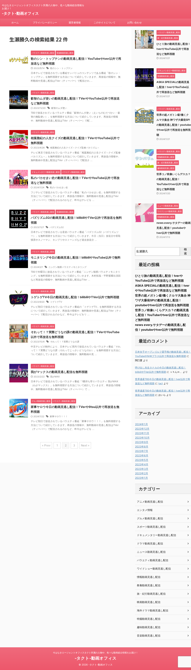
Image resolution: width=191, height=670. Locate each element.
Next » (85, 445)
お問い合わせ (134, 22)
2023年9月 (141, 442)
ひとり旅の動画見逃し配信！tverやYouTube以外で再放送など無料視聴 (173, 48)
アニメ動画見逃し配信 (150, 501)
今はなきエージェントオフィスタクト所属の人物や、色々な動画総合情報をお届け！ (95, 652)
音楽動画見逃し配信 (148, 635)
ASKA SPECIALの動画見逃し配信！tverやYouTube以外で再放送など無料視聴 (172, 87)
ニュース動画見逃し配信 (151, 551)
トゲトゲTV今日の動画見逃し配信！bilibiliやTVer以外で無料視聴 (75, 297)
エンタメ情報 (145, 510)
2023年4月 (141, 464)
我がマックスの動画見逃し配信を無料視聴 (59, 372)
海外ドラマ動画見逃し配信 (152, 610)
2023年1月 (141, 477)
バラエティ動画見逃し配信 (152, 560)
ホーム (15, 22)
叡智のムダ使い (59, 108)
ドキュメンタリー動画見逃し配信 (156, 535)
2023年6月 (141, 455)
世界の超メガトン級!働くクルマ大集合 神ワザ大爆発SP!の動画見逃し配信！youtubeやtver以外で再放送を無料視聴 (173, 124)
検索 (185, 251)
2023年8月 (141, 446)
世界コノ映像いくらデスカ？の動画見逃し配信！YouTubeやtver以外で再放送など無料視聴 (162, 315)
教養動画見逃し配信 (148, 585)
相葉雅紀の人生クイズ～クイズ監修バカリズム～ (74, 147)
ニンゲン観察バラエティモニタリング (67, 267)
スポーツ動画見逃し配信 (151, 526)
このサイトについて (104, 22)
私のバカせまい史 (59, 187)
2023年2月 (141, 473)
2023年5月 (141, 459)
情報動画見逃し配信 (148, 576)
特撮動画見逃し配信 (148, 618)
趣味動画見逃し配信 (148, 627)
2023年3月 (141, 468)
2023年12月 (142, 428)
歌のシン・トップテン (61, 68)
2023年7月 (141, 451)
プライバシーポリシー (45, 22)
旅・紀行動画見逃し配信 (151, 593)
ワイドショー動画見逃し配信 (154, 568)
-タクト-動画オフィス (20, 13)
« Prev (46, 445)
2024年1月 (141, 424)
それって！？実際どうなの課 (64, 341)
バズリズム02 (57, 227)
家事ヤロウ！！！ (59, 416)
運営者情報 (75, 22)
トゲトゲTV (56, 301)
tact (160, 383)
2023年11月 (142, 433)
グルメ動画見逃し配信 (150, 518)
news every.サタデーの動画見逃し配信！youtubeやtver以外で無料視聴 (173, 227)
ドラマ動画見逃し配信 (150, 543)
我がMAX (55, 376)
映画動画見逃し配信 (148, 602)
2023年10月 (142, 437)
